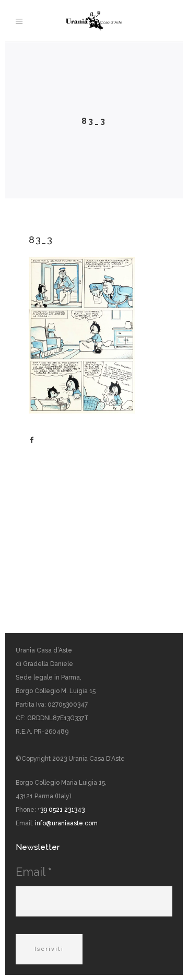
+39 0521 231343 (61, 809)
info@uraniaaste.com (66, 823)
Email (34, 871)
